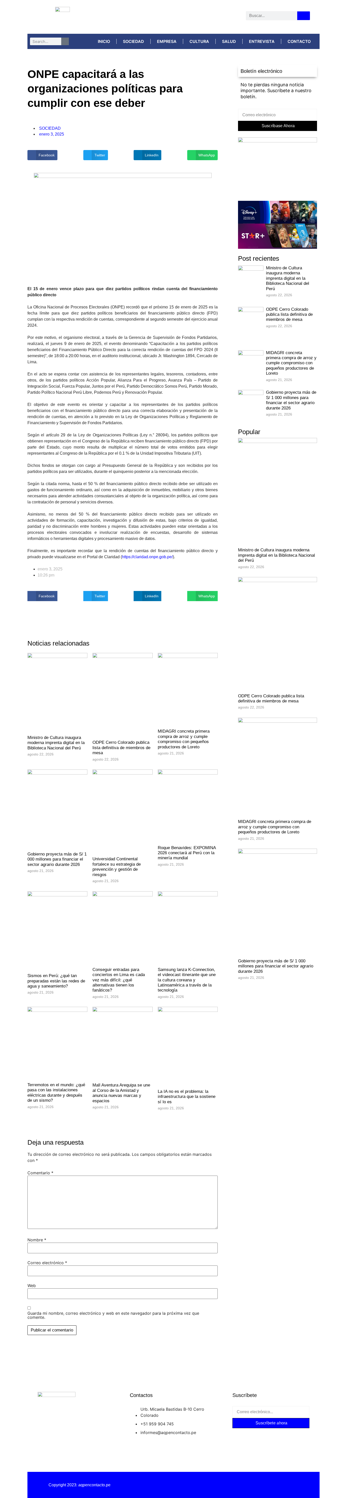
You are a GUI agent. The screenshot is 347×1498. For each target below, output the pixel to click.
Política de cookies (267, 1485)
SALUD (229, 41)
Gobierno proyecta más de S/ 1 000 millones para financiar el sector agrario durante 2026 (57, 859)
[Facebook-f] (240, 1434)
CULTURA (199, 41)
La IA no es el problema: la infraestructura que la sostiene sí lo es (186, 1096)
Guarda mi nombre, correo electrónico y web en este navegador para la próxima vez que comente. (113, 1315)
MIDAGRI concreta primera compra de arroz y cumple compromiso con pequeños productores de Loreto (184, 739)
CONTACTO (299, 41)
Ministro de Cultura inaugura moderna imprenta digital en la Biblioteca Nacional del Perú (56, 742)
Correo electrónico (47, 1263)
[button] (42, 155)
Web (31, 1285)
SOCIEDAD (133, 41)
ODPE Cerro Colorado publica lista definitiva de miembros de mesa (121, 747)
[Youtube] (196, 16)
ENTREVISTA (262, 41)
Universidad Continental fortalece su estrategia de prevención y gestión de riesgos (116, 867)
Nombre (36, 1240)
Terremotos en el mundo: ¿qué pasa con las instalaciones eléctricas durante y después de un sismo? (56, 1092)
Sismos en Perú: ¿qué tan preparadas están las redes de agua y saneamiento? (56, 981)
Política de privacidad (173, 1485)
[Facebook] (148, 16)
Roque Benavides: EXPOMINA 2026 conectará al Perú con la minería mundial (187, 853)
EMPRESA (167, 41)
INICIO (104, 41)
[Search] (303, 15)
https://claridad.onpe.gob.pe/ (147, 557)
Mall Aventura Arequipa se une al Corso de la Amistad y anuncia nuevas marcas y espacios (121, 1093)
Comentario (40, 1173)
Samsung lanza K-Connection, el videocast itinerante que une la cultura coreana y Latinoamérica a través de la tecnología (187, 980)
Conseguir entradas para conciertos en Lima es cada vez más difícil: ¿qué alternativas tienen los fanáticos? (118, 980)
